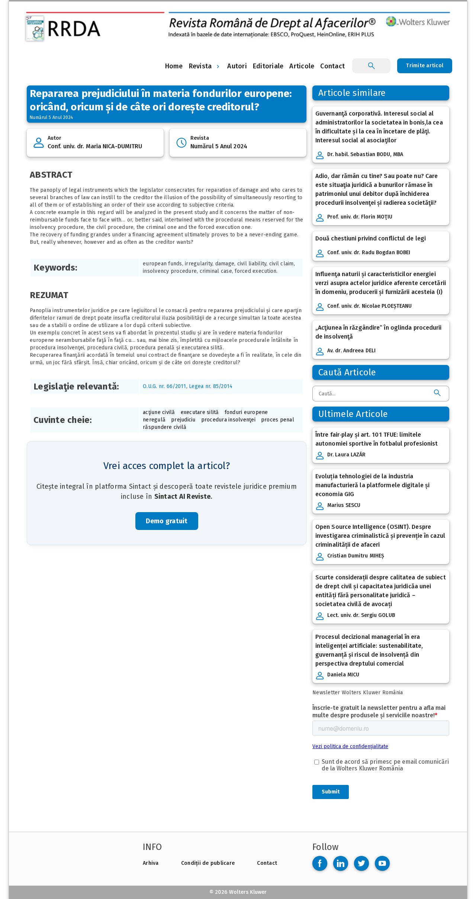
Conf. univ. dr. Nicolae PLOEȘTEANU (369, 306)
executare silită (200, 412)
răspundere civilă (164, 427)
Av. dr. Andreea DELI (351, 350)
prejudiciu (183, 420)
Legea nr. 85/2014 (210, 386)
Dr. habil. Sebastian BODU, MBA (365, 154)
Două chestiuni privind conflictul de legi (370, 238)
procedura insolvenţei (228, 420)
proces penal (277, 420)
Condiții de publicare (208, 863)
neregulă (154, 420)
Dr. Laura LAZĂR (346, 455)
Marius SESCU (343, 505)
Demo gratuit (167, 521)
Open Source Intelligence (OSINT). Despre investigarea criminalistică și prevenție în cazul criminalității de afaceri (380, 535)
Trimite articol (424, 65)
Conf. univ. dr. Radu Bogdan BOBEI (368, 252)
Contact (267, 863)
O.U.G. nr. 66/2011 (164, 386)
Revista (200, 66)
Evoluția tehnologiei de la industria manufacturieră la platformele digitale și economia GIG (372, 485)
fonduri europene (246, 412)
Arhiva (151, 863)
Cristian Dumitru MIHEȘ (355, 556)
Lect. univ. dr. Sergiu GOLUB (361, 615)
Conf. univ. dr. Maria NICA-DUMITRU (95, 146)
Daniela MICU (343, 675)
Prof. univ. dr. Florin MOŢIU (359, 217)
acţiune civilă (159, 412)
